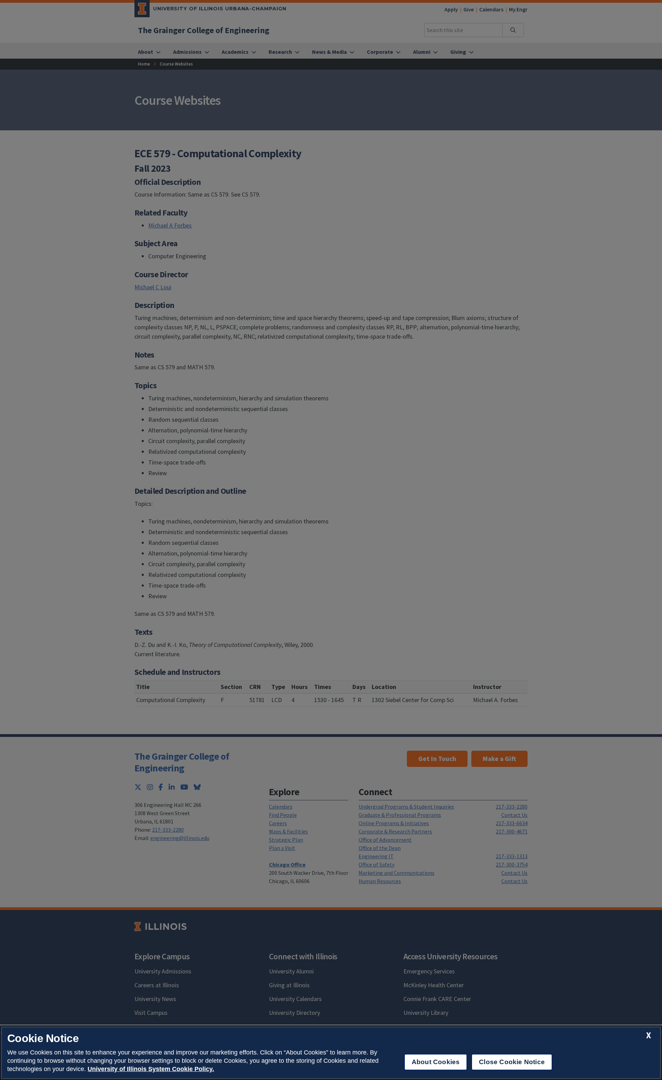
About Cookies (436, 1062)
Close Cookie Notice (512, 1062)
